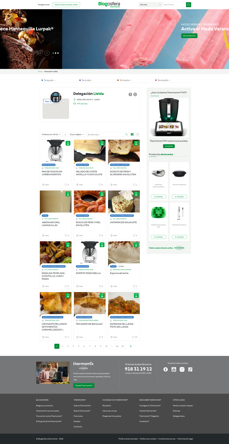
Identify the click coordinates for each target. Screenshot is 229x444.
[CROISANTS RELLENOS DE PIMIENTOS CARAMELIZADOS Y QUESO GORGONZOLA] (55, 306)
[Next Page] (131, 346)
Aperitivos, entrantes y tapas (52, 317)
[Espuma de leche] (124, 255)
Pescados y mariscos (84, 317)
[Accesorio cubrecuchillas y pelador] (158, 172)
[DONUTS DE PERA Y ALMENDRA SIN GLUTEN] (124, 153)
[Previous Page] (49, 346)
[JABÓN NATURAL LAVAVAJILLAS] (55, 204)
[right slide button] (47, 53)
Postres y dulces (82, 165)
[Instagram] (182, 369)
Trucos (45, 215)
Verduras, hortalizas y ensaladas (122, 215)
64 (117, 346)
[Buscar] (188, 4)
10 (106, 346)
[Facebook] (165, 369)
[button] (150, 4)
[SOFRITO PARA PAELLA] (90, 255)
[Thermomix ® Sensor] (179, 212)
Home (40, 71)
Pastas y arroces (82, 266)
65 (123, 346)
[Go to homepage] (109, 4)
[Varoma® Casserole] (179, 172)
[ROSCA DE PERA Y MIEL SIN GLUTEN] (90, 204)
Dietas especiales (49, 165)
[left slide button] (40, 53)
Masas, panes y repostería (120, 165)
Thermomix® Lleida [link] (51, 71)
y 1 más (121, 266)
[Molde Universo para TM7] (158, 212)
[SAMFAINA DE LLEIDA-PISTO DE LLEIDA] (124, 306)
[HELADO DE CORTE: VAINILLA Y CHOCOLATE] (90, 153)
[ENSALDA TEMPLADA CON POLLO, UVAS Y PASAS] (55, 255)
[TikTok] (190, 369)
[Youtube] (174, 369)
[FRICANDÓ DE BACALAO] (90, 306)
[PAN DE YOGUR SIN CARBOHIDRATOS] (55, 153)
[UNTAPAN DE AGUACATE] (124, 204)
